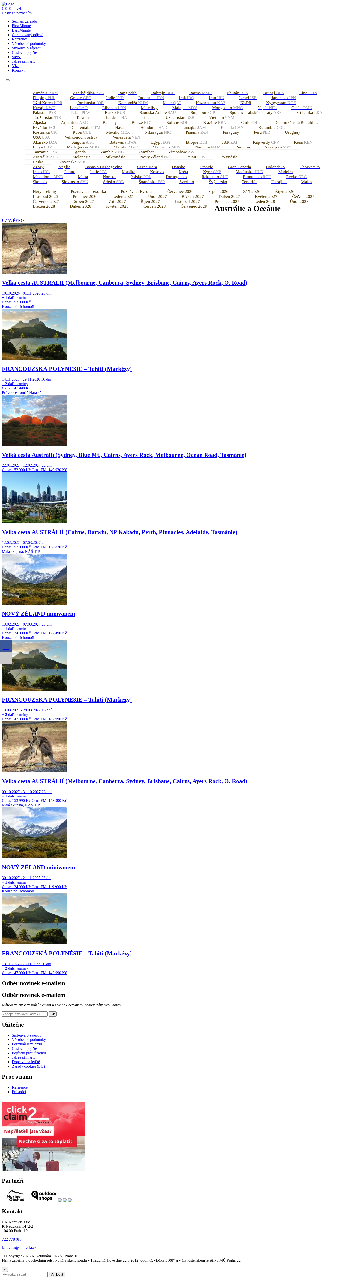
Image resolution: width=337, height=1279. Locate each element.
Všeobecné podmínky (29, 43)
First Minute (21, 26)
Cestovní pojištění (26, 52)
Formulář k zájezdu (27, 1044)
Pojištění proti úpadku (29, 1053)
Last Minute (21, 30)
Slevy (16, 57)
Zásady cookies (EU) (28, 1066)
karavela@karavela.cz (19, 1247)
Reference (20, 39)
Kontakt (18, 70)
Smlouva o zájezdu (26, 48)
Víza (15, 66)
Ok (53, 1014)
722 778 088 (12, 1239)
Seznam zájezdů (24, 21)
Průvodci (19, 1092)
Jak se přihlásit (23, 61)
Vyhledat (57, 1274)
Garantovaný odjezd (27, 35)
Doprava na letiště (26, 1062)
